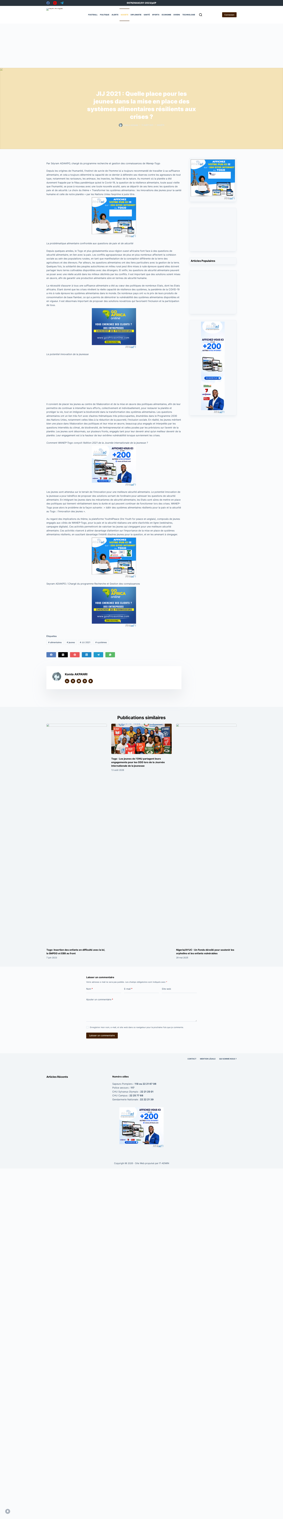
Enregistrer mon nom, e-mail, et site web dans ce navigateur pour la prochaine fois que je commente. (137, 1027)
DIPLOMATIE (136, 15)
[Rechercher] (200, 14)
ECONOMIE (166, 15)
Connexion (229, 15)
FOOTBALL (93, 15)
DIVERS (176, 15)
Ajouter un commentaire (99, 999)
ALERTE (115, 15)
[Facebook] (48, 3)
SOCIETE (124, 15)
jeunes (71, 642)
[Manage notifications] (7, 1511)
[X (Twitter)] (63, 654)
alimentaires (55, 642)
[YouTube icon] (90, 681)
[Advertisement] (141, 45)
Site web (166, 988)
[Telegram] (62, 3)
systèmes (101, 642)
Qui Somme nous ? (228, 1059)
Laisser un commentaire (102, 1035)
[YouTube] (55, 3)
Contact (191, 1059)
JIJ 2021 (85, 642)
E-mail (128, 988)
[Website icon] (73, 681)
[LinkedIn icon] (67, 681)
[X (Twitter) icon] (79, 681)
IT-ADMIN (163, 1163)
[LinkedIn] (86, 654)
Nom (89, 988)
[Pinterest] (75, 654)
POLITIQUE (104, 15)
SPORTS (155, 15)
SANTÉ (147, 15)
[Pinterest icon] (85, 681)
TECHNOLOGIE (188, 15)
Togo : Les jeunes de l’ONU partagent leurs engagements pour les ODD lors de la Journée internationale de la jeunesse (138, 762)
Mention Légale (207, 1059)
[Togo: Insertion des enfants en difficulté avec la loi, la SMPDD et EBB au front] (76, 834)
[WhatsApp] (110, 654)
